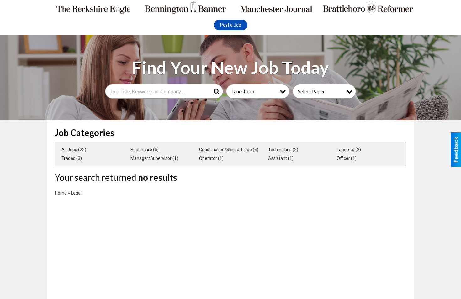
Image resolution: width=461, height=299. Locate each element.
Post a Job (230, 25)
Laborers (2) (349, 149)
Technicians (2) (283, 149)
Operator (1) (211, 158)
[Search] (218, 91)
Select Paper (311, 91)
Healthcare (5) (144, 149)
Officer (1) (347, 158)
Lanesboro (242, 91)
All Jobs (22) (73, 149)
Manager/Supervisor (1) (154, 158)
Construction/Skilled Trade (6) (228, 149)
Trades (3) (71, 158)
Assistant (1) (281, 158)
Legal (76, 192)
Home (61, 192)
